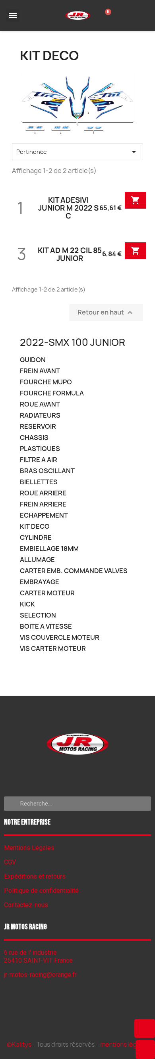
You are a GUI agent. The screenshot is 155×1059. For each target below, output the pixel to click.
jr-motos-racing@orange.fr (40, 974)
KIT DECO (35, 526)
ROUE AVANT (40, 404)
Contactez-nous (26, 905)
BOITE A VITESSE (46, 626)
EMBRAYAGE (39, 582)
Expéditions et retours (35, 876)
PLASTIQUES (40, 449)
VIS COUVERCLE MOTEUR (59, 637)
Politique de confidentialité (41, 890)
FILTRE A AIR (38, 460)
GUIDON (33, 360)
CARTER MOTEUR (47, 593)
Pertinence (77, 152)
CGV (10, 862)
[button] (144, 1028)
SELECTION (38, 615)
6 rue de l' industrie (30, 952)
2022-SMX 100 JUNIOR (72, 342)
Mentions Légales (29, 848)
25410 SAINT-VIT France (38, 960)
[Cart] (106, 15)
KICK (27, 604)
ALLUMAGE (37, 560)
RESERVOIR (38, 426)
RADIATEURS (40, 415)
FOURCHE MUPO (46, 382)
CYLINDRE (36, 537)
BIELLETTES (39, 482)
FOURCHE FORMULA (52, 393)
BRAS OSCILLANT (47, 471)
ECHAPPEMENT (44, 515)
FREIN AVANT (40, 371)
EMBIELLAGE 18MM (49, 549)
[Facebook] (77, 775)
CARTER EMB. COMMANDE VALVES (74, 571)
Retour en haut (106, 312)
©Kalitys (19, 1044)
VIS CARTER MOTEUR (53, 649)
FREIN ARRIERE (43, 504)
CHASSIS (34, 438)
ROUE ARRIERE (43, 493)
